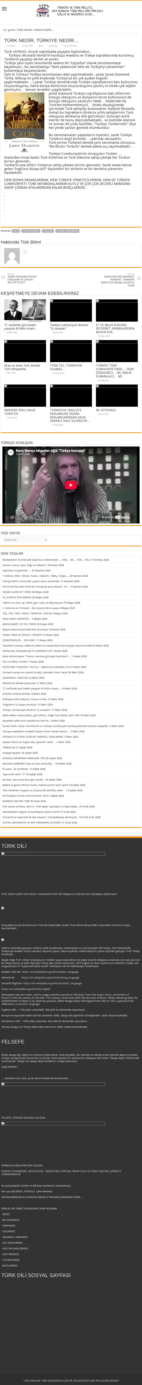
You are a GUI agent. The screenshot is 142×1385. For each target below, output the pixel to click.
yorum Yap (53, 46)
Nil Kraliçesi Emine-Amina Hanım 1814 (25, 795)
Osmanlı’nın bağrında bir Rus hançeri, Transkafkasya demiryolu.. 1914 (43, 817)
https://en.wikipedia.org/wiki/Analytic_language (50, 971)
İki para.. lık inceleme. (15, 769)
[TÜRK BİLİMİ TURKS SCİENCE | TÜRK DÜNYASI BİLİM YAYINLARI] (71, 10)
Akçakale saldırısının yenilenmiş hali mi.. (26, 720)
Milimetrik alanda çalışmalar (19, 683)
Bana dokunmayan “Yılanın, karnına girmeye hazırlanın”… (36, 656)
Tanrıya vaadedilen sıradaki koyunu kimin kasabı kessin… (36, 731)
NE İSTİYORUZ (106, 410)
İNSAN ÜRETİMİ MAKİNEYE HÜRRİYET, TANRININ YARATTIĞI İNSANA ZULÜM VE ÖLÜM (117, 280)
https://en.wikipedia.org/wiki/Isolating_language (50, 977)
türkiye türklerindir (67, 231)
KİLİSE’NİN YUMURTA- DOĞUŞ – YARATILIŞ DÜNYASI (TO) (36, 667)
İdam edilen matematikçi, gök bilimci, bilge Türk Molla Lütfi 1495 (40, 715)
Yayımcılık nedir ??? (13, 774)
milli (16, 231)
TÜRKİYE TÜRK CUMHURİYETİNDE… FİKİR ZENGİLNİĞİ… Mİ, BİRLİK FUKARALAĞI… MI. (115, 371)
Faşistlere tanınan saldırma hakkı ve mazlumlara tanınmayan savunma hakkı (47, 645)
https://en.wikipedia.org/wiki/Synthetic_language (52, 983)
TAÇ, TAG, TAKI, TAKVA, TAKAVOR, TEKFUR (27, 613)
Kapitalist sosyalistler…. (16, 570)
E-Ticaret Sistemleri (76, 1377)
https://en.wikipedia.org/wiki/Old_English (26, 989)
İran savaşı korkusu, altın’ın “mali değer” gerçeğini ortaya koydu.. (40, 806)
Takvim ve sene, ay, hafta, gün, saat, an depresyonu (32, 602)
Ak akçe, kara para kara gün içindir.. (23, 779)
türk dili (48, 231)
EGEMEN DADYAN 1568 (16, 801)
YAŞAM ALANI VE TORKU (16, 592)
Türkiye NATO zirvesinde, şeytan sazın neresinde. (31, 581)
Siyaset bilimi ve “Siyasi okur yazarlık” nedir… (29, 742)
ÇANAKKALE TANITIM (15, 677)
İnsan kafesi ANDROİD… (16, 618)
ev (4, 29)
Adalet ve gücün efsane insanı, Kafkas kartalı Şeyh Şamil (35, 785)
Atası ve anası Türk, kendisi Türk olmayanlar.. (22, 367)
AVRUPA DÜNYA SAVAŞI (16, 693)
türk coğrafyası (31, 231)
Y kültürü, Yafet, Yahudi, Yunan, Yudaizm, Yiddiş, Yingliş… (35, 575)
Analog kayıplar (11, 752)
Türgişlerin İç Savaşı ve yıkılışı (19, 704)
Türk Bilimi (11, 46)
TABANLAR (8, 747)
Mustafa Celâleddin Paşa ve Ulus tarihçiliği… (28, 763)
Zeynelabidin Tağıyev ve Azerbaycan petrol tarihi (30, 811)
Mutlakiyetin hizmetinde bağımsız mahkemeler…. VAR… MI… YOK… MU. (46, 559)
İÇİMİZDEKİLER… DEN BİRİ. (18, 640)
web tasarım (63, 1377)
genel (11, 29)
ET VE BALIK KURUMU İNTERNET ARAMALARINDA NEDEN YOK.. (115, 328)
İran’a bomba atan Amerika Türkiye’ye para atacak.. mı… (36, 586)
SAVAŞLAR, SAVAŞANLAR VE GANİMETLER (27, 651)
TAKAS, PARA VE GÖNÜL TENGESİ (22, 634)
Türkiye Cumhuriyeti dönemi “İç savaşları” (26, 710)
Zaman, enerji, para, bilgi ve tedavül (23, 565)
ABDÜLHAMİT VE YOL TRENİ (19, 624)
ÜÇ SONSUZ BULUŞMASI (16, 597)
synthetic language (28, 1004)
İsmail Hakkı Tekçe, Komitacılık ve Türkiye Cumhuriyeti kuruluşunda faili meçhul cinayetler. (55, 726)
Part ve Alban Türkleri (15, 661)
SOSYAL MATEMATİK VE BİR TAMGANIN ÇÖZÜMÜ (31, 822)
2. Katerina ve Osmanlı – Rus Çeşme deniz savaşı (30, 608)
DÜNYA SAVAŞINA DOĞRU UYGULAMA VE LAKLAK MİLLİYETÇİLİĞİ (22, 278)
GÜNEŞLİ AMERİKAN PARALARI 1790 (23, 758)
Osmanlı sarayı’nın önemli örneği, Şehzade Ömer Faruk (34, 672)
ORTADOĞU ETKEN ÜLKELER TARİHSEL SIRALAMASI (32, 736)
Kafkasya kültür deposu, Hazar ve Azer (24, 699)
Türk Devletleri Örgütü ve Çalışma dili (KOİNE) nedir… (33, 790)
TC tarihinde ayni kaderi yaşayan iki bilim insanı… (21, 326)
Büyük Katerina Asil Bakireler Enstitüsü (25, 629)
